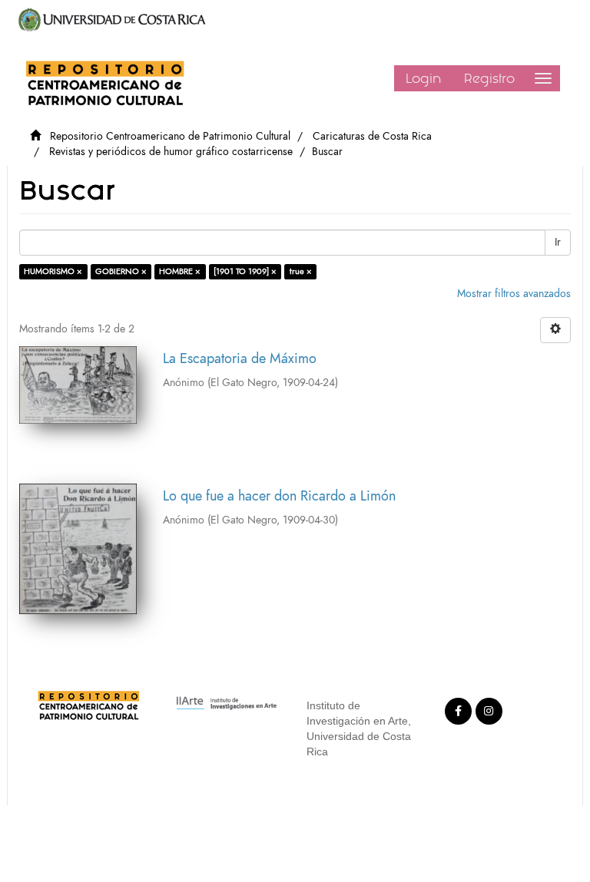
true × (301, 271)
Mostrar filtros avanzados (514, 293)
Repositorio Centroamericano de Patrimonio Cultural (170, 136)
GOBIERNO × (121, 271)
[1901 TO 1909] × (245, 271)
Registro (489, 78)
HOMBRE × (180, 271)
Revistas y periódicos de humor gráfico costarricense (171, 151)
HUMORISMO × (53, 271)
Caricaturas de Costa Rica (372, 136)
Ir (558, 242)
